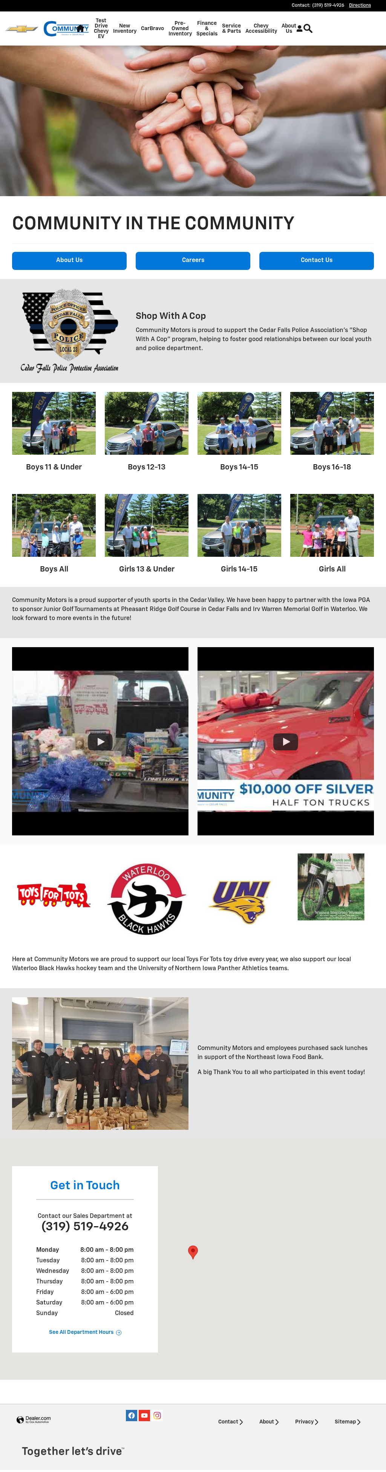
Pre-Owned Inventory (180, 29)
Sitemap (345, 1422)
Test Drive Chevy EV (101, 28)
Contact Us (316, 261)
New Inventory (124, 28)
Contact (228, 1422)
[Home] (22, 29)
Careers (193, 261)
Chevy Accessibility (261, 28)
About (266, 1422)
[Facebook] (131, 1415)
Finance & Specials (207, 29)
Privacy (304, 1422)
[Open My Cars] (298, 28)
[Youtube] (144, 1415)
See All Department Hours (81, 1332)
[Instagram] (157, 1415)
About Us (289, 28)
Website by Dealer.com (34, 1420)
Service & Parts (231, 28)
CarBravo (152, 28)
